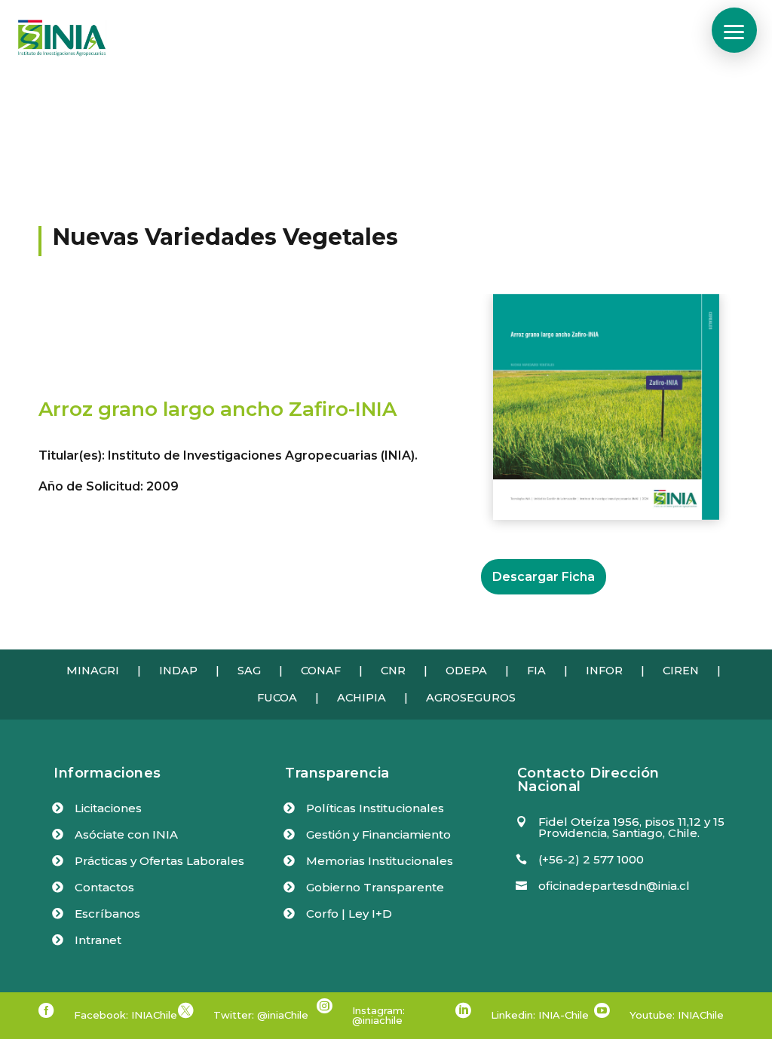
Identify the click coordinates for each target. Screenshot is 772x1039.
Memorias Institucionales (379, 861)
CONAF (321, 670)
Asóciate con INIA (126, 834)
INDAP (178, 670)
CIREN (681, 670)
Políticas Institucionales (375, 808)
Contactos (104, 887)
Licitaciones (108, 808)
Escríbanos (107, 913)
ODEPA (466, 670)
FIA (536, 670)
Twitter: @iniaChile (260, 1015)
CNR (393, 670)
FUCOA (277, 697)
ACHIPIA (361, 697)
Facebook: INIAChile (125, 1015)
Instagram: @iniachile (378, 1015)
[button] (734, 30)
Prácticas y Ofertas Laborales (159, 861)
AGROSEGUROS (471, 697)
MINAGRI (92, 670)
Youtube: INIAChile (677, 1015)
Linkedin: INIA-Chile (540, 1015)
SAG (249, 670)
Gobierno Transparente (375, 887)
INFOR (604, 670)
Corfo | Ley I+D (349, 913)
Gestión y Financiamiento (378, 834)
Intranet (98, 940)
